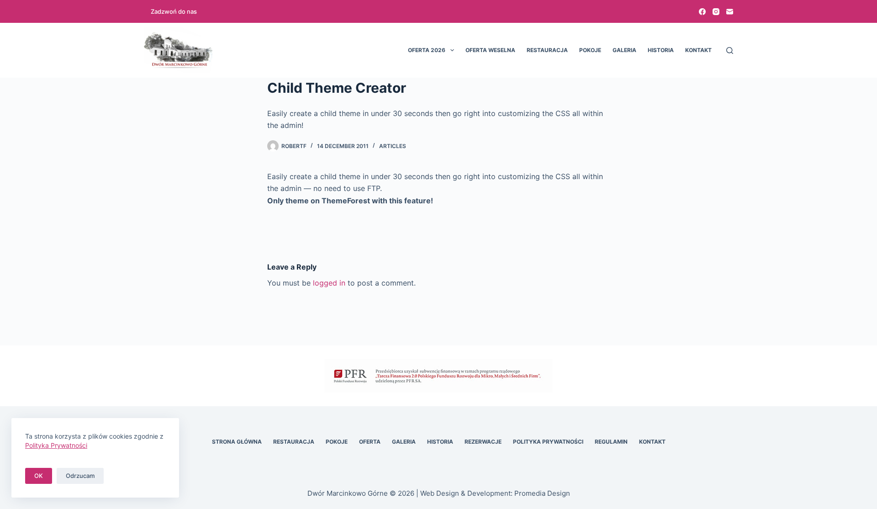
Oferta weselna (490, 50)
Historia (661, 50)
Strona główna (237, 441)
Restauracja (547, 50)
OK (38, 475)
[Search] (729, 50)
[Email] (729, 11)
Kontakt (698, 50)
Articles (392, 146)
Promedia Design (542, 493)
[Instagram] (716, 11)
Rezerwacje (483, 441)
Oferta (369, 441)
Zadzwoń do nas (174, 11)
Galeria (624, 50)
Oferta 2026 (426, 50)
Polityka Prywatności (548, 441)
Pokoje (590, 50)
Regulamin (611, 441)
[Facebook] (702, 11)
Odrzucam (80, 475)
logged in (329, 282)
